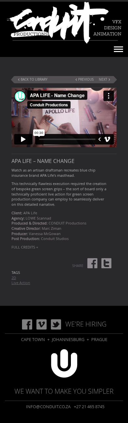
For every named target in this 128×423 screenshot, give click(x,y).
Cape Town (33, 339)
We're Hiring (85, 324)
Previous (86, 79)
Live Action (20, 282)
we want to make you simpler (64, 391)
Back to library (34, 79)
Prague (99, 339)
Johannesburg (68, 339)
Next (103, 79)
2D (13, 277)
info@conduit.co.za (48, 407)
